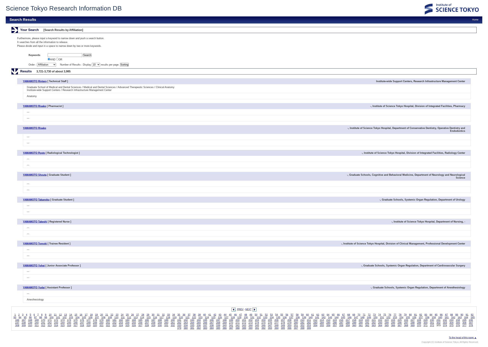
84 (431, 314)
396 (289, 328)
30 (153, 314)
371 (426, 325)
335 (192, 325)
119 (175, 317)
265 (199, 322)
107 (97, 317)
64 (328, 314)
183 (127, 320)
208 (289, 320)
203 (257, 320)
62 (317, 314)
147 (356, 317)
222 (380, 320)
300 (426, 322)
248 (89, 322)
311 (37, 325)
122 (194, 317)
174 (69, 320)
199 (231, 320)
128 (233, 317)
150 (375, 317)
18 (91, 314)
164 (466, 317)
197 (218, 320)
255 (134, 322)
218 (354, 320)
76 (389, 314)
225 (400, 320)
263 (186, 322)
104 (77, 317)
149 (369, 317)
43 (220, 314)
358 (341, 325)
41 (209, 314)
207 (283, 320)
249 (95, 322)
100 (52, 317)
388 (238, 328)
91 (467, 314)
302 (439, 322)
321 (102, 325)
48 (245, 314)
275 (264, 322)
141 (317, 317)
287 (341, 322)
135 (278, 317)
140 (311, 317)
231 (439, 320)
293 (380, 322)
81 (415, 314)
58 (297, 314)
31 (158, 314)
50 (256, 314)
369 (413, 325)
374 (445, 325)
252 (114, 322)
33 (168, 314)
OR (60, 59)
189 (166, 320)
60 (307, 314)
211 (309, 320)
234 (458, 320)
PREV (240, 309)
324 (121, 325)
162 (453, 317)
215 (335, 320)
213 (322, 320)
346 (264, 325)
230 (432, 320)
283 (315, 322)
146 (350, 317)
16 (81, 314)
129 (239, 317)
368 (406, 325)
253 (121, 322)
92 (472, 314)
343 (244, 325)
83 (426, 314)
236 (471, 320)
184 (134, 320)
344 (251, 325)
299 (419, 322)
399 (309, 328)
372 (432, 325)
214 (328, 320)
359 (348, 325)
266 (205, 322)
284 (322, 322)
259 (160, 322)
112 (129, 317)
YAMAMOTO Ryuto (34, 152)
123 (200, 317)
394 (276, 328)
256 (140, 322)
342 (238, 325)
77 (395, 314)
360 (354, 325)
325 (127, 325)
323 (114, 325)
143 (330, 317)
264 (192, 322)
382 (199, 328)
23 (117, 314)
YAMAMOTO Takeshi (35, 221)
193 (192, 320)
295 (393, 322)
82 (420, 314)
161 (447, 317)
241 (43, 322)
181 (114, 320)
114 (142, 317)
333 (179, 325)
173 (63, 320)
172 (56, 320)
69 (353, 314)
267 (212, 322)
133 (265, 317)
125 (213, 317)
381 (192, 328)
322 (108, 325)
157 (421, 317)
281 (302, 322)
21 (106, 314)
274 (257, 322)
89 (456, 314)
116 (155, 317)
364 (380, 325)
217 (348, 320)
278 (283, 322)
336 (199, 325)
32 (163, 314)
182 (121, 320)
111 (123, 317)
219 (361, 320)
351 (296, 325)
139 (304, 317)
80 (410, 314)
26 (132, 314)
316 (69, 325)
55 (281, 314)
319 (89, 325)
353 (309, 325)
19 (96, 314)
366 (393, 325)
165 (473, 317)
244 (63, 322)
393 (270, 328)
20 (101, 314)
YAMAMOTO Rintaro (35, 81)
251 (108, 322)
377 (464, 325)
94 (20, 317)
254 (127, 322)
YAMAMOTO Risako (34, 106)
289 (354, 322)
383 (205, 328)
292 (374, 322)
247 (82, 322)
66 (338, 314)
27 (137, 314)
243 (56, 322)
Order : (33, 64)
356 (328, 325)
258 (153, 322)
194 (199, 320)
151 (382, 317)
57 (292, 314)
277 (276, 322)
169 (37, 320)
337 (205, 325)
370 (419, 325)
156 (414, 317)
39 (199, 314)
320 (95, 325)
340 (225, 325)
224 (393, 320)
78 (400, 314)
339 (218, 325)
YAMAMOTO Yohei (34, 265)
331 (166, 325)
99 (45, 317)
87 (446, 314)
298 (413, 322)
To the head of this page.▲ (463, 337)
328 (147, 325)
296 (400, 322)
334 (186, 325)
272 (244, 322)
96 (30, 317)
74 (379, 314)
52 (266, 314)
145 (343, 317)
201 (244, 320)
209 (296, 320)
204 (264, 320)
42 (215, 314)
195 (205, 320)
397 (296, 328)
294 (387, 322)
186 (147, 320)
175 (76, 320)
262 (179, 322)
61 (312, 314)
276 (270, 322)
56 (287, 314)
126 (220, 317)
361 (361, 325)
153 (395, 317)
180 (108, 320)
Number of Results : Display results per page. (90, 64)
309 (24, 325)
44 (225, 314)
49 (251, 314)
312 (43, 325)
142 (324, 317)
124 (207, 317)
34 (173, 314)
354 (315, 325)
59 (302, 314)
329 (153, 325)
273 (251, 322)
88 (451, 314)
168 (30, 320)
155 (408, 317)
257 (147, 322)
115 (149, 317)
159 (434, 317)
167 (24, 320)
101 (58, 317)
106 (90, 317)
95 (25, 317)
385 (218, 328)
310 (30, 325)
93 (15, 317)
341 (231, 325)
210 (302, 320)
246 (76, 322)
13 (65, 314)
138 (298, 317)
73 (374, 314)
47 (240, 314)
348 (276, 325)
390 (251, 328)
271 (238, 322)
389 (244, 328)
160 (440, 317)
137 (291, 317)
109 (110, 317)
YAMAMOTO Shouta (35, 174)
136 (285, 317)
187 (153, 320)
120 (181, 317)
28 (142, 314)
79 (405, 314)
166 (17, 320)
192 (186, 320)
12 (60, 314)
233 (451, 320)
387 (231, 328)
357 (335, 325)
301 (432, 322)
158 (427, 317)
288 (348, 322)
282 (309, 322)
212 (315, 320)
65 (333, 314)
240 (37, 322)
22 (112, 314)
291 (367, 322)
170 (43, 320)
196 (212, 320)
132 (259, 317)
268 (218, 322)
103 (71, 317)
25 (127, 314)
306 (464, 322)
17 (86, 314)
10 (50, 314)
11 (55, 314)
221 (374, 320)
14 (70, 314)
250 (102, 322)
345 (257, 325)
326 (134, 325)
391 (257, 328)
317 (76, 325)
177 (89, 320)
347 (270, 325)
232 (445, 320)
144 (337, 317)
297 (406, 322)
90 (462, 314)
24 (122, 314)
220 (367, 320)
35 (178, 314)
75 (384, 314)
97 (35, 317)
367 (400, 325)
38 (194, 314)
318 (82, 325)
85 (436, 314)
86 (441, 314)
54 (276, 314)
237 (17, 322)
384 (212, 328)
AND (53, 59)
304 (451, 322)
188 (160, 320)
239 (30, 322)
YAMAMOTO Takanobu (36, 199)
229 (426, 320)
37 (189, 314)
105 (84, 317)
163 (460, 317)
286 (335, 322)
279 (289, 322)
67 (343, 314)
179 (102, 320)
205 (270, 320)
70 (359, 314)
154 (401, 317)
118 (168, 317)
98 (40, 317)
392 (264, 328)
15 (76, 314)
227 (413, 320)
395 (283, 328)
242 (50, 322)
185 (140, 320)
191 (179, 320)
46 (235, 314)
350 (289, 325)
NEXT (248, 309)
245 (69, 322)
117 (162, 317)
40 (204, 314)
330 (160, 325)
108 (103, 317)
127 (226, 317)
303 (445, 322)
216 (341, 320)
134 (272, 317)
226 (406, 320)
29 (148, 314)
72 (369, 314)
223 (387, 320)
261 (173, 322)
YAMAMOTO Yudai (34, 287)
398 (302, 328)
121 (187, 317)
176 (82, 320)
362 (367, 325)
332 (173, 325)
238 (24, 322)
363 (374, 325)
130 (246, 317)
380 (186, 328)
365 (387, 325)
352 (302, 325)
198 (225, 320)
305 (458, 322)
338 (212, 325)
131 (252, 317)
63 (323, 314)
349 (283, 325)
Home (475, 19)
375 (451, 325)
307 (471, 322)
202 (251, 320)
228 (419, 320)
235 (464, 320)
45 (230, 314)
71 (364, 314)
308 (17, 325)
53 (271, 314)
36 (184, 314)
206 (276, 320)
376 (458, 325)
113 (136, 317)
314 (56, 325)
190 (173, 320)
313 (50, 325)
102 (65, 317)
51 (261, 314)
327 (140, 325)
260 (166, 322)
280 (296, 322)
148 (362, 317)
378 (471, 325)
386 (225, 328)
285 (328, 322)
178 (95, 320)
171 (50, 320)
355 (322, 325)
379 (179, 328)
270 (231, 322)
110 (116, 317)
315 (63, 325)
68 (348, 314)
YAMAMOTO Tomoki (35, 243)
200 (238, 320)
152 (388, 317)
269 (225, 322)
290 (361, 322)
